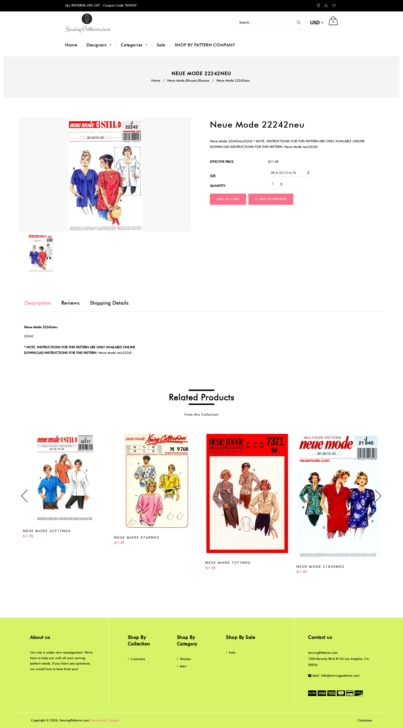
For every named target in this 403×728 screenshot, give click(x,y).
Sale (161, 45)
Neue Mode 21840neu (320, 567)
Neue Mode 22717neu (47, 531)
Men (183, 666)
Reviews (70, 303)
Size (213, 176)
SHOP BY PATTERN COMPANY (205, 45)
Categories (132, 45)
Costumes (138, 659)
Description (37, 303)
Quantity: (218, 186)
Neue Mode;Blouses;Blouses (188, 81)
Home (71, 45)
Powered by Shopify (104, 720)
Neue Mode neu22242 (115, 353)
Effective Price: (222, 162)
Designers (97, 45)
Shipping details (109, 303)
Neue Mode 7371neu (228, 563)
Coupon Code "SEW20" (119, 5)
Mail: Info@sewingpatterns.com (336, 676)
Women (185, 659)
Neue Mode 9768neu (137, 538)
